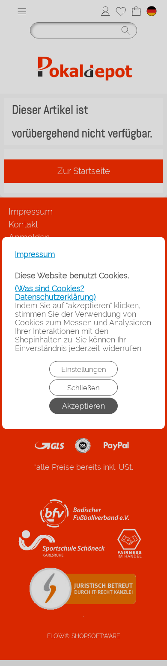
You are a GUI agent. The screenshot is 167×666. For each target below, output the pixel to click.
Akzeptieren (83, 405)
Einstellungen (83, 369)
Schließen (83, 387)
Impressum (35, 254)
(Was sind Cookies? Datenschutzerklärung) (55, 292)
